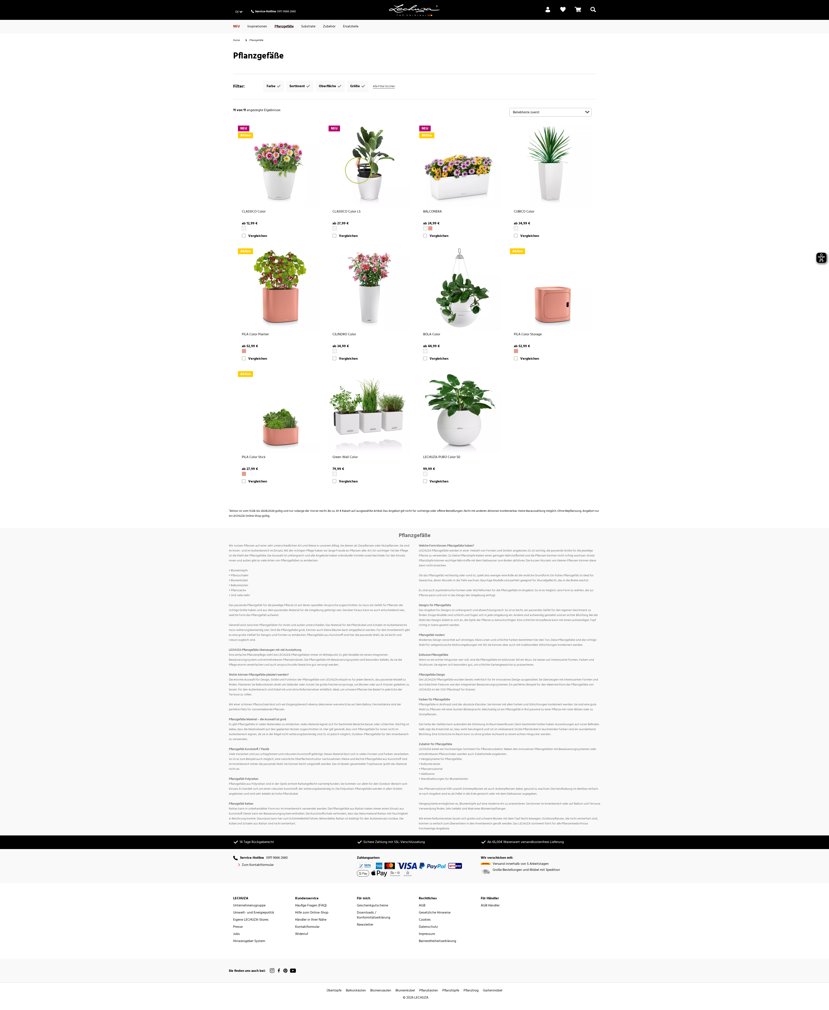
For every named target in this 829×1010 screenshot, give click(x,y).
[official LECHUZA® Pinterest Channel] (285, 970)
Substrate (308, 26)
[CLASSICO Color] (278, 166)
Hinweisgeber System (249, 941)
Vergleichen (257, 236)
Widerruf (301, 934)
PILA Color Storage (528, 334)
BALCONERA (432, 211)
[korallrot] (430, 228)
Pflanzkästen (428, 990)
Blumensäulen (380, 990)
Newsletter (365, 924)
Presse (238, 927)
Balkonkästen (356, 990)
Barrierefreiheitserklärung (437, 941)
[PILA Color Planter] (278, 289)
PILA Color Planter (255, 334)
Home (236, 40)
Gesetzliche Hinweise (435, 912)
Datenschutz (428, 927)
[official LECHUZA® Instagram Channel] (272, 970)
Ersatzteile (350, 26)
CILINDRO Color (344, 334)
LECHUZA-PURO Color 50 (441, 457)
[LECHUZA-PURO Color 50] (460, 412)
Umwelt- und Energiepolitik (253, 912)
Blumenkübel (405, 990)
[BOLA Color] (460, 289)
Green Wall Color (345, 457)
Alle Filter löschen (384, 86)
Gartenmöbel (492, 990)
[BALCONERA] (460, 166)
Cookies (425, 919)
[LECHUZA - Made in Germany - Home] (414, 10)
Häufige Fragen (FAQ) (311, 905)
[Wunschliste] (563, 12)
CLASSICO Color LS (346, 211)
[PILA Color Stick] (278, 412)
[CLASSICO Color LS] (369, 166)
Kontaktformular (307, 927)
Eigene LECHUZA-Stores (251, 919)
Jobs (236, 934)
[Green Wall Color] (369, 412)
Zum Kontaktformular (258, 865)
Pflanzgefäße (284, 26)
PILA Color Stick (254, 457)
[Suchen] (593, 12)
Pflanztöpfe (450, 990)
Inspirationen (257, 26)
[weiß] (244, 228)
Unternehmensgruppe (249, 905)
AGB (422, 905)
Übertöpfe (334, 990)
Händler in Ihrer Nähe (310, 919)
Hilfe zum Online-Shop (311, 912)
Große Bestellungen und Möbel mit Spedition (526, 870)
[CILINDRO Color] (369, 289)
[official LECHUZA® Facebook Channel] (279, 970)
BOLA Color (431, 334)
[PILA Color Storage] (550, 289)
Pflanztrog (471, 990)
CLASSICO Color (254, 211)
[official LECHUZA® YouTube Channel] (293, 970)
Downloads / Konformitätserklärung (373, 915)
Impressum (427, 934)
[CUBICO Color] (550, 166)
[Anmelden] (548, 12)
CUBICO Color (524, 211)
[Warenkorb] (578, 12)
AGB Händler (490, 905)
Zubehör (329, 26)
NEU (236, 26)
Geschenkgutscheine (372, 905)
